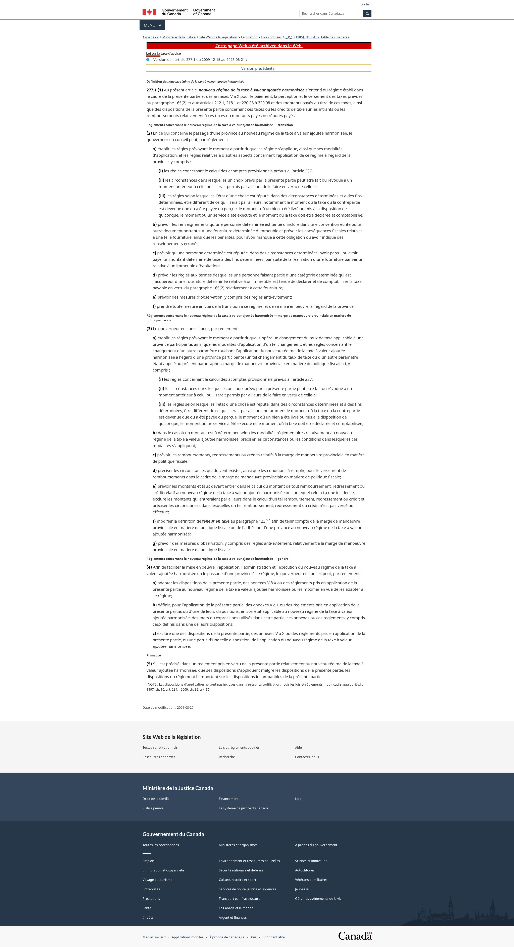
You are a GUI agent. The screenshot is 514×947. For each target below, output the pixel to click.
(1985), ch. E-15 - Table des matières (317, 37)
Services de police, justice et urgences (247, 889)
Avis (253, 937)
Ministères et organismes (238, 845)
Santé (147, 908)
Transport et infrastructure (239, 898)
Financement (229, 799)
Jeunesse (302, 889)
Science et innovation (311, 861)
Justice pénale (153, 808)
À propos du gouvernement (316, 845)
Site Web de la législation (218, 37)
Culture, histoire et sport (237, 879)
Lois (298, 799)
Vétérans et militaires (311, 879)
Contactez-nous (307, 757)
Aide (298, 747)
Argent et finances (233, 917)
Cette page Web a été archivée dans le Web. (259, 45)
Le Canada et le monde (236, 908)
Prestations (151, 898)
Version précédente (257, 68)
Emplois (149, 861)
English (365, 4)
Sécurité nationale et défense (241, 870)
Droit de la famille (156, 799)
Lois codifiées (271, 37)
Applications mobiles (187, 937)
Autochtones (305, 870)
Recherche (227, 757)
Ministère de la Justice (179, 37)
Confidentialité (273, 937)
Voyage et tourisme (157, 879)
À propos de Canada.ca (226, 937)
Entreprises (151, 889)
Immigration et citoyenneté (163, 870)
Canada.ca (151, 37)
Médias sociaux (154, 937)
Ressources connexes (159, 757)
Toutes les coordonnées (161, 845)
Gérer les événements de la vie (318, 898)
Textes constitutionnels (160, 747)
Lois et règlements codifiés (239, 747)
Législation (249, 37)
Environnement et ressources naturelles (249, 861)
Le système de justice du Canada (243, 808)
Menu (154, 25)
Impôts (148, 917)
